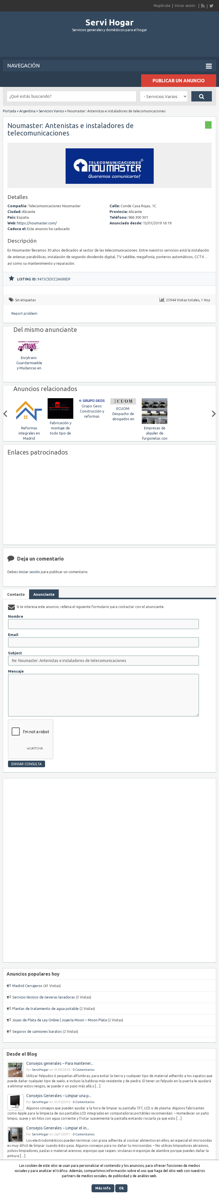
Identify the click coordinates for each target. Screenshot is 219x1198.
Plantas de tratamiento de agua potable (45, 1008)
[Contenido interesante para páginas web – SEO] (156, 422)
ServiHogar (40, 1069)
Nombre (15, 616)
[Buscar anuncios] (201, 96)
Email (13, 635)
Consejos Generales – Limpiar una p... (58, 1095)
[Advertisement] (109, 46)
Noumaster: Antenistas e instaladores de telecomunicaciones (70, 129)
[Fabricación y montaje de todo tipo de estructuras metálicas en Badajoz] (31, 417)
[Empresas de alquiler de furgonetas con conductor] (125, 422)
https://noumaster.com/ (37, 223)
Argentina (27, 111)
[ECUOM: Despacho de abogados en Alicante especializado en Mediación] (93, 403)
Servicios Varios (51, 111)
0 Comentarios (83, 1069)
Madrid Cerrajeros (27, 986)
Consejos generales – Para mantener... (59, 1063)
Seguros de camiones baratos (37, 1031)
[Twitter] (211, 6)
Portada (9, 111)
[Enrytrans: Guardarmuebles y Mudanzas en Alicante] (29, 352)
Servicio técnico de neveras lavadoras (43, 997)
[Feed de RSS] (203, 6)
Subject (15, 653)
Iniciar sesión (185, 5)
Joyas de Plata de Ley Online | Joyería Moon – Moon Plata (59, 1020)
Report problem (24, 313)
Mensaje (16, 671)
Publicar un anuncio (179, 80)
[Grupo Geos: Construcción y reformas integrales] (62, 400)
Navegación (23, 65)
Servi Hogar (110, 22)
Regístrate (162, 5)
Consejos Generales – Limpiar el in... (57, 1128)
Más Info (103, 1188)
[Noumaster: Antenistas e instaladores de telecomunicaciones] (110, 185)
